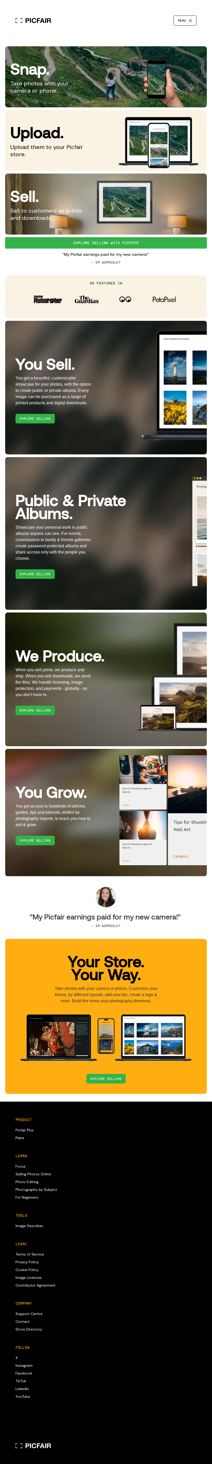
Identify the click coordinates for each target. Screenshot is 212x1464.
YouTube (23, 1396)
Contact (23, 1321)
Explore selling (106, 1078)
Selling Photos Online (33, 1174)
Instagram (24, 1365)
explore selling (35, 418)
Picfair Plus (25, 1130)
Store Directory (29, 1329)
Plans (20, 1138)
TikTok (21, 1381)
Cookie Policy (27, 1269)
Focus (21, 1166)
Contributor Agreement (36, 1285)
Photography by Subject (36, 1189)
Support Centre (29, 1313)
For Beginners (27, 1197)
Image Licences (29, 1277)
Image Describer (29, 1225)
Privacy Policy (27, 1262)
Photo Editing (27, 1181)
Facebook (24, 1373)
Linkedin (22, 1388)
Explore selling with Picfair (106, 243)
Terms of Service (30, 1254)
